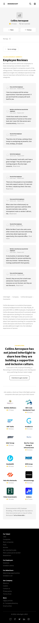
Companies (6, 539)
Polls (4, 545)
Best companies (8, 542)
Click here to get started (19, 378)
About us (6, 583)
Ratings (6, 39)
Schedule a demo (8, 565)
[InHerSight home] (12, 4)
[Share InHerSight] (10, 619)
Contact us (6, 588)
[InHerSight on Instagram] (28, 619)
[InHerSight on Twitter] (19, 619)
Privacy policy (7, 591)
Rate (12, 30)
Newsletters (7, 555)
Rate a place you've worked (11, 553)
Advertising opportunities (11, 573)
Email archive (7, 606)
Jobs (4, 537)
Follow (29, 30)
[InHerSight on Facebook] (15, 619)
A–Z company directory (10, 603)
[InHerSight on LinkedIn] (24, 619)
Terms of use (7, 594)
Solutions (6, 563)
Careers (5, 586)
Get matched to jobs (9, 550)
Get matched (25, 24)
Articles (5, 547)
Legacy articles (8, 600)
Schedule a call (7, 576)
